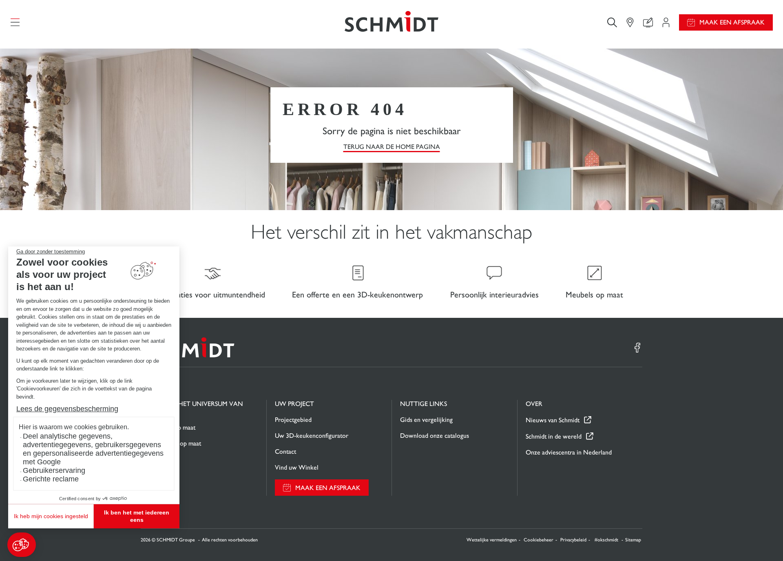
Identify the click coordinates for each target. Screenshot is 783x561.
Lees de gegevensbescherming (67, 409)
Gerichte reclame (51, 479)
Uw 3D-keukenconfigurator (311, 435)
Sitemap (633, 540)
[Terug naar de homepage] (391, 22)
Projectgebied (293, 420)
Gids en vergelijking (426, 420)
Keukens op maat (172, 427)
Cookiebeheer (538, 540)
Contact (285, 451)
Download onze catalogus (434, 435)
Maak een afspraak (732, 22)
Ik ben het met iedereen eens (136, 516)
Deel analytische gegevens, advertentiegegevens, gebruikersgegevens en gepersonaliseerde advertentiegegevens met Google (93, 449)
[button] (21, 544)
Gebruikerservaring (54, 470)
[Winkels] (630, 22)
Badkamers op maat (175, 443)
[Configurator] (648, 22)
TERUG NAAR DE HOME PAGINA (391, 147)
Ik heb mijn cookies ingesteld (51, 516)
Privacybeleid (573, 540)
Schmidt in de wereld (554, 436)
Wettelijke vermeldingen (492, 540)
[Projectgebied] (666, 22)
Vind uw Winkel (297, 467)
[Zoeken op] (612, 22)
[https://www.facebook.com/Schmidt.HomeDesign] (637, 348)
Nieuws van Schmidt (553, 420)
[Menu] (15, 22)
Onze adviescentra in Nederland (569, 452)
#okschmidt (607, 540)
